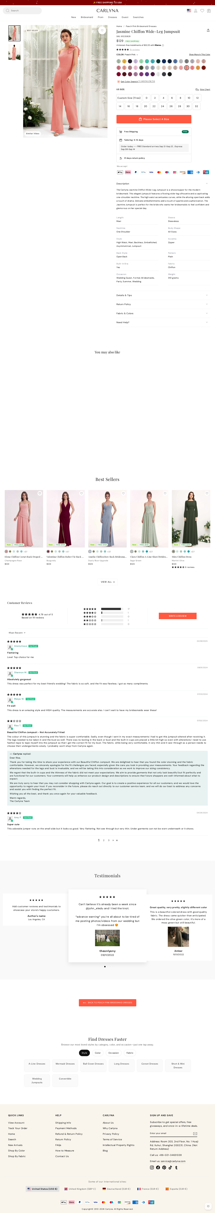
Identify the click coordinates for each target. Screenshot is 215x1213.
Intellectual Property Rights (118, 1145)
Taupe (175, 68)
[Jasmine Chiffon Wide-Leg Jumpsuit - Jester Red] (21, 439)
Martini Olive (141, 68)
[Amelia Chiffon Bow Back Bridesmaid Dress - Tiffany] (105, 551)
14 (120, 106)
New (73, 17)
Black (169, 74)
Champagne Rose (124, 68)
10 (189, 98)
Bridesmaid (87, 17)
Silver (181, 61)
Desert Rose (118, 68)
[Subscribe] (195, 1134)
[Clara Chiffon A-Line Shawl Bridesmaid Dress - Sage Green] (132, 551)
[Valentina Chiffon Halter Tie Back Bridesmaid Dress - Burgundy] (48, 551)
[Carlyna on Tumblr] (176, 1167)
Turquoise (152, 61)
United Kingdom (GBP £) (82, 1188)
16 (128, 106)
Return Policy (123, 304)
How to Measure (64, 1150)
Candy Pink (135, 68)
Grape (152, 74)
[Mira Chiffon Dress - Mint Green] (177, 551)
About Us (108, 1122)
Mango (198, 68)
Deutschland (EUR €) (118, 1188)
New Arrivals (15, 1145)
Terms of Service (112, 1139)
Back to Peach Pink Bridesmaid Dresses (109, 1002)
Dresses (112, 17)
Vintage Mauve (130, 68)
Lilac (135, 61)
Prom (100, 17)
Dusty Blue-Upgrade (152, 68)
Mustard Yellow (124, 61)
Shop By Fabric (16, 1156)
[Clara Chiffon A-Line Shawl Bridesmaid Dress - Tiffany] (143, 551)
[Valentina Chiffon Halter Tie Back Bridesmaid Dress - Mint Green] (56, 551)
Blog (105, 1150)
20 (145, 106)
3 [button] (109, 840)
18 (137, 106)
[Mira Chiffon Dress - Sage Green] (181, 551)
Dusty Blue (175, 61)
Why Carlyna (110, 1128)
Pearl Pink (198, 61)
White (158, 74)
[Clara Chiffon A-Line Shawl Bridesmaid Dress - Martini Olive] (135, 551)
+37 (25, 439)
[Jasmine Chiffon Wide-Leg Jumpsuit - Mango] (14, 439)
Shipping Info (63, 1122)
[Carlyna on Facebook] (158, 1167)
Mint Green (141, 61)
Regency (147, 74)
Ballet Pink (181, 68)
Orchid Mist (135, 74)
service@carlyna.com (173, 1161)
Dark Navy (130, 61)
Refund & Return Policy (68, 1134)
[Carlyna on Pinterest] (164, 1167)
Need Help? (122, 322)
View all (106, 581)
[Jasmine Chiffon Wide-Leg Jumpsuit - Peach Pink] (6, 439)
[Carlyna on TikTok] (170, 1167)
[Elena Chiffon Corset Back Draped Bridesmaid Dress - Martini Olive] (10, 551)
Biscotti (164, 68)
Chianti (130, 74)
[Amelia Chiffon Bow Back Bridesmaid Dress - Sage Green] (101, 551)
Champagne (169, 68)
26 (171, 106)
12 (197, 98)
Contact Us (62, 1156)
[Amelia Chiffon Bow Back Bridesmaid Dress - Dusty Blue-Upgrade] (90, 551)
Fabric (130, 1052)
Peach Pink (186, 68)
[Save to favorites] (102, 30)
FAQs (58, 1145)
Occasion (113, 1052)
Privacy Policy (111, 1134)
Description (122, 183)
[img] (14, 641)
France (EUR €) (150, 1188)
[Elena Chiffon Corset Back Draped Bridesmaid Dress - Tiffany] (21, 551)
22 (154, 106)
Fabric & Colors (124, 313)
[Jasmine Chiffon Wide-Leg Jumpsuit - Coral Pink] (10, 439)
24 (162, 106)
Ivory (158, 68)
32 (196, 106)
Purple (141, 74)
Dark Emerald (158, 61)
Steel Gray (186, 61)
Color (98, 1052)
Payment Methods (65, 1128)
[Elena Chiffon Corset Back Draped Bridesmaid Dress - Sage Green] (18, 551)
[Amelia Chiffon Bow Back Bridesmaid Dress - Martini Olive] (94, 551)
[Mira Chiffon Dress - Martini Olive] (173, 551)
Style (84, 1052)
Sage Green (118, 61)
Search (12, 1139)
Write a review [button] (178, 616)
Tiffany (147, 61)
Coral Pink (192, 68)
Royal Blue (164, 61)
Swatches (138, 17)
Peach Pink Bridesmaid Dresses (141, 26)
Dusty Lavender (147, 68)
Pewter (164, 74)
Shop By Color (16, 1150)
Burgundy (124, 74)
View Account (16, 1122)
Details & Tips (124, 295)
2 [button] (104, 840)
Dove (192, 61)
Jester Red (118, 74)
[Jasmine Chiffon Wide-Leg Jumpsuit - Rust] (18, 439)
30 (188, 106)
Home (119, 26)
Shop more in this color (199, 54)
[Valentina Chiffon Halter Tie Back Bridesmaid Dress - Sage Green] (59, 551)
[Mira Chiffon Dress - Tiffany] (185, 551)
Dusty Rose (203, 61)
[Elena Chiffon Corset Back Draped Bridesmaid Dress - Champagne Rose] (6, 551)
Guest (125, 17)
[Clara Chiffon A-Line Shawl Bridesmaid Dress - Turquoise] (147, 551)
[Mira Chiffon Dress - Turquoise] (188, 551)
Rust (203, 68)
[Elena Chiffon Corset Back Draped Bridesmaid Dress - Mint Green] (14, 551)
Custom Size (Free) (129, 98)
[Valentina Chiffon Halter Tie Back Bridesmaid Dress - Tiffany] (63, 551)
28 (179, 106)
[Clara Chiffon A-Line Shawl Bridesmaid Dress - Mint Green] (139, 551)
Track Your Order (17, 1128)
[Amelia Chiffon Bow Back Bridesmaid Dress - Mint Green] (97, 551)
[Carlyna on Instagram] (152, 1167)
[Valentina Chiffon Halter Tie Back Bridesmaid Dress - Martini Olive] (52, 551)
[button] (122, 49)
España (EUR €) (178, 1188)
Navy (169, 61)
